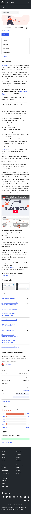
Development (6, 52)
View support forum (7, 442)
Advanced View (6, 401)
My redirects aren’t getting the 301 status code (9, 314)
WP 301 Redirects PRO (8, 149)
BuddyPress (6, 486)
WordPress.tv (6, 473)
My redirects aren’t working (9, 309)
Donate (19, 470)
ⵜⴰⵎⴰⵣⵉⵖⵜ (8, 493)
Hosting (4, 457)
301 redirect (19, 393)
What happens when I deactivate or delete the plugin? (10, 335)
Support (5, 56)
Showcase (19, 452)
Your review (5, 427)
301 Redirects (5, 65)
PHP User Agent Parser (9, 275)
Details (5, 40)
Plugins (18, 457)
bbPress (5, 483)
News (3, 454)
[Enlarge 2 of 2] (27, 284)
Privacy (4, 460)
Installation (6, 48)
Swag (18, 473)
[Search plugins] (17, 12)
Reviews (5, 44)
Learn (3, 465)
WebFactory (6, 30)
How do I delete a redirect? (9, 320)
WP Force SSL (14, 267)
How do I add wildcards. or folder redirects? (8, 325)
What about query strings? (9, 330)
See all (27, 427)
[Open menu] (28, 2)
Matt (4, 481)
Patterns (18, 460)
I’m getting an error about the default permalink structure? (10, 303)
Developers (5, 470)
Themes (18, 454)
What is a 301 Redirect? (8, 298)
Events (18, 467)
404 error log (26, 393)
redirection (21, 396)
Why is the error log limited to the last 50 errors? (9, 341)
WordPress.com (7, 478)
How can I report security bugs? (10, 347)
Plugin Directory (5, 7)
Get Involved (19, 465)
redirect (15, 396)
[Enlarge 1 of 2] (13, 284)
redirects (27, 396)
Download (5, 34)
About (3, 452)
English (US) (26, 390)
